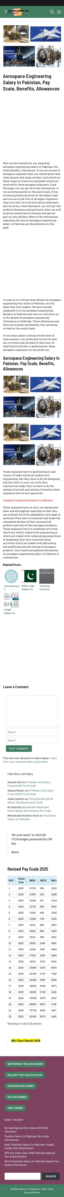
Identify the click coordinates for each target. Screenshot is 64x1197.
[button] (52, 12)
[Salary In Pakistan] (15, 12)
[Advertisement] (32, 128)
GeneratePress (32, 1192)
